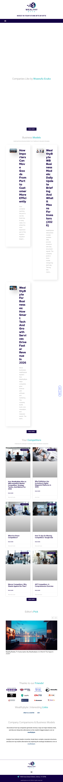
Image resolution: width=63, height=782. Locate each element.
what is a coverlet (28, 713)
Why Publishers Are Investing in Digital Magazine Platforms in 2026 (43, 484)
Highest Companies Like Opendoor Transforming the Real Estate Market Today (30, 92)
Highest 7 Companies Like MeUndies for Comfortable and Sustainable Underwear (18, 118)
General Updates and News (13, 47)
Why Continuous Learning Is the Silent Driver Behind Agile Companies (44, 118)
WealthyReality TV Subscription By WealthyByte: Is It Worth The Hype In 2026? (29, 653)
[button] (5, 20)
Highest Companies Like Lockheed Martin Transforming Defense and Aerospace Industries (44, 103)
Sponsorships (10, 38)
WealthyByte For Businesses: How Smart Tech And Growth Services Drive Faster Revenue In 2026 (22, 325)
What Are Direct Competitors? (13, 536)
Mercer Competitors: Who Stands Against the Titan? (17, 585)
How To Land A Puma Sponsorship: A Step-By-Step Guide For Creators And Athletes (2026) (31, 41)
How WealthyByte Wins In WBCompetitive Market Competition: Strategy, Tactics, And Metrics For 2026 (17, 485)
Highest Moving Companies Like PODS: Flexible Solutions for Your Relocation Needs (19, 104)
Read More (10, 493)
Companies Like (10, 89)
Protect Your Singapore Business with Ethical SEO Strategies (43, 67)
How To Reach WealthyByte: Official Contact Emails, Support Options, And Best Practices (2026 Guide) (18, 53)
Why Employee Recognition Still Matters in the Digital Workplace (18, 67)
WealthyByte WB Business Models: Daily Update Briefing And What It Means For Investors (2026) (49, 187)
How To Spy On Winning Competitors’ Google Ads (44, 536)
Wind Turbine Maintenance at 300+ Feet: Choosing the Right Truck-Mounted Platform (44, 53)
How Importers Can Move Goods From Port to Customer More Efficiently (22, 175)
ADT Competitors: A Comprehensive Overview (44, 585)
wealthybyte (31, 744)
